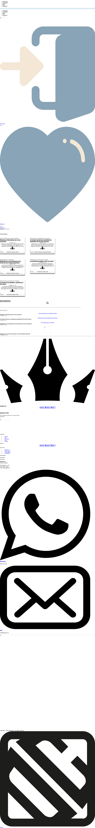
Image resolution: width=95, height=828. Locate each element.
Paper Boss (2, 229)
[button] (47, 8)
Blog (4, 3)
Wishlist (2, 224)
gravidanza (14, 294)
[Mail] (45, 628)
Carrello (2, 227)
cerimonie (13, 273)
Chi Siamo (5, 2)
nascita (17, 294)
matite (47, 271)
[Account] (47, 121)
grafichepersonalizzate (47, 251)
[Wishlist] (47, 221)
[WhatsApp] (45, 559)
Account (2, 123)
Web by (1, 827)
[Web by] (47, 826)
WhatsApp (3, 561)
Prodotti (5, 1)
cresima (17, 251)
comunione (13, 251)
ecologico (44, 271)
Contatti (5, 6)
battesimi (36, 251)
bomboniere (9, 251)
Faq (4, 5)
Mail (1, 630)
